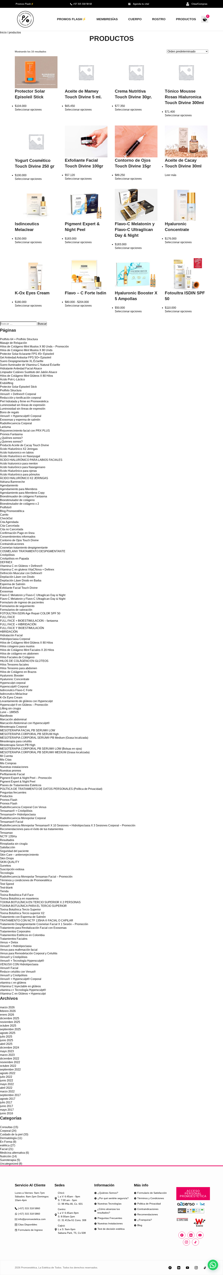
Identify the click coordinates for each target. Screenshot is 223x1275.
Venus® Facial (9, 968)
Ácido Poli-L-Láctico (12, 379)
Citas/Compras (199, 4)
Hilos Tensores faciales (14, 664)
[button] (213, 1265)
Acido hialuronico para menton (19, 463)
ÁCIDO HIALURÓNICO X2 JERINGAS (24, 478)
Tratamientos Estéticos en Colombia (22, 935)
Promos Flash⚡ (25, 4)
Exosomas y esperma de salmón (20, 419)
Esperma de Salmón (12, 584)
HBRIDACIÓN (9, 631)
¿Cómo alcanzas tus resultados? (108, 1211)
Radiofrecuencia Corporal (16, 423)
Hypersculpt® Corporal (14, 686)
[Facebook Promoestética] (181, 1235)
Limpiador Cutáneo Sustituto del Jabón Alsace (28, 372)
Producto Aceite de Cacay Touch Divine (24, 445)
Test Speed (7, 883)
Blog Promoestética (12, 511)
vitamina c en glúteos (13, 982)
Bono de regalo (9, 412)
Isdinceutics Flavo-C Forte (16, 690)
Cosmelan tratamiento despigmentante (24, 547)
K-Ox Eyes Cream (11, 697)
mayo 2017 (7, 1109)
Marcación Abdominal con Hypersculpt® (25, 723)
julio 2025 (6, 1036)
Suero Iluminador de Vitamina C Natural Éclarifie (30, 364)
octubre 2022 (8, 1065)
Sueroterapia (8, 1160)
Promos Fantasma (11, 434)
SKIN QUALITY (9, 862)
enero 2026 (7, 1014)
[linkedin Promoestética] (190, 1235)
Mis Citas (5, 759)
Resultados (7, 840)
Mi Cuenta (6, 755)
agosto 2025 (7, 1032)
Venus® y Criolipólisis (13, 957)
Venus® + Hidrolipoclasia (16, 946)
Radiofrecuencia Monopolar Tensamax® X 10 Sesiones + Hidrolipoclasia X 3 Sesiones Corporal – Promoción (67, 825)
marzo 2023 (7, 1054)
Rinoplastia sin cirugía (14, 843)
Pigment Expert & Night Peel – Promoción (26, 777)
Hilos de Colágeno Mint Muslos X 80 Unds (26, 350)
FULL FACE (7, 617)
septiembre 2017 (10, 1095)
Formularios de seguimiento (17, 606)
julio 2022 (6, 1076)
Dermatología (8, 1138)
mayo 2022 (7, 1084)
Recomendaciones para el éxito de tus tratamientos (31, 829)
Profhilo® (6, 507)
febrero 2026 (8, 1011)
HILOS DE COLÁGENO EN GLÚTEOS (24, 660)
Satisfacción (7, 847)
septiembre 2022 (10, 1069)
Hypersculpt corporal (13, 682)
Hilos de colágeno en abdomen (19, 653)
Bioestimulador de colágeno (17, 500)
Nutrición (5, 1156)
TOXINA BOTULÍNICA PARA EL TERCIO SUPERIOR (33, 905)
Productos (186, 19)
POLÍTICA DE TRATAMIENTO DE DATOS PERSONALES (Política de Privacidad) (51, 788)
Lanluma (5, 426)
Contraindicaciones (12, 543)
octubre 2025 (8, 1025)
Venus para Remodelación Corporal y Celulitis (28, 953)
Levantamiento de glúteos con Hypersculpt (26, 701)
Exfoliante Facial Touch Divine (19, 587)
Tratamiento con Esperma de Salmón (23, 916)
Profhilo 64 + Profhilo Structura (19, 339)
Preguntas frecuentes (13, 792)
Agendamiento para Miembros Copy (22, 492)
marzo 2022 (7, 1091)
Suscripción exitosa (12, 869)
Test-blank (6, 887)
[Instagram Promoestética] (186, 1242)
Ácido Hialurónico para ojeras (18, 470)
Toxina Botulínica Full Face (17, 894)
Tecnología (7, 872)
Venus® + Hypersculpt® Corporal (20, 415)
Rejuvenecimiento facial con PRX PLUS (25, 430)
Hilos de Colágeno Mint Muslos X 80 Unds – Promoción (34, 346)
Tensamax (6, 832)
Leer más (170, 175)
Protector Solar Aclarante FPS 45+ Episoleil (27, 353)
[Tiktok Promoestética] (195, 1242)
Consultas (6, 1127)
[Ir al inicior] (25, 19)
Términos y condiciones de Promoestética (26, 880)
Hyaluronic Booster (12, 675)
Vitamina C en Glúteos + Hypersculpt (23, 993)
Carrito (4, 514)
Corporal (5, 1130)
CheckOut (6, 518)
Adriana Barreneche (12, 481)
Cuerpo (135, 19)
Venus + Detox (9, 942)
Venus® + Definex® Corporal (18, 394)
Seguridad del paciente (14, 851)
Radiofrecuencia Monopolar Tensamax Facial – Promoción (36, 876)
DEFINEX (6, 562)
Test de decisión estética (111, 1228)
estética (5, 1145)
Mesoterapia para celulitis (16, 741)
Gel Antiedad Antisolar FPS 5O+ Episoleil (25, 357)
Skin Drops (7, 858)
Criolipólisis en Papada (14, 558)
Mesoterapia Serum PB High (17, 745)
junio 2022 (6, 1080)
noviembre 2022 (10, 1062)
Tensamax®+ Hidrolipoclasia (18, 814)
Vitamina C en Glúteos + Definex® (21, 565)
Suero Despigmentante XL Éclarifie (21, 361)
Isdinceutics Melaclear (14, 693)
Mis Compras (8, 763)
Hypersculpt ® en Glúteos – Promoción (24, 704)
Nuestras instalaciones (14, 766)
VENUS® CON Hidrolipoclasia (19, 964)
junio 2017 (6, 1106)
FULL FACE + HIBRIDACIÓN (18, 624)
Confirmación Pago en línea (17, 532)
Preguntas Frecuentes (110, 1218)
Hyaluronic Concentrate (14, 679)
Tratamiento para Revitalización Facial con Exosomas (33, 927)
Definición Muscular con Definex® (21, 573)
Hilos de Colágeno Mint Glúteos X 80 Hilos (26, 375)
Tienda (4, 891)
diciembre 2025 (9, 1018)
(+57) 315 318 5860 (29, 1208)
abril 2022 (6, 1087)
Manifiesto (6, 715)
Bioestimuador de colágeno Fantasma (23, 496)
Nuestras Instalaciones (110, 1223)
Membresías (107, 19)
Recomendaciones (147, 1214)
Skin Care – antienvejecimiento (19, 854)
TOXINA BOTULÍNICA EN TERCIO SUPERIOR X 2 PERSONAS (40, 902)
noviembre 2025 (10, 1021)
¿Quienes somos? (11, 441)
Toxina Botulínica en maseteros (19, 898)
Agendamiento (9, 485)
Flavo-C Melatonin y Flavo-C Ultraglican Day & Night (32, 595)
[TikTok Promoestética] (204, 1267)
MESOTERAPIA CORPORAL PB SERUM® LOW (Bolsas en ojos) (41, 748)
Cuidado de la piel (11, 1134)
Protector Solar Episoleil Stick (18, 386)
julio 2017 (6, 1102)
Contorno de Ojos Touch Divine (19, 540)
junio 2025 (6, 1040)
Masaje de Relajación (13, 342)
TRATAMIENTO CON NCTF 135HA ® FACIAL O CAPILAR (36, 920)
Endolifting (6, 383)
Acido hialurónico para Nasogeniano (22, 467)
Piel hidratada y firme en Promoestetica (24, 401)
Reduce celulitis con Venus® (18, 971)
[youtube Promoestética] (200, 1235)
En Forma (6, 1141)
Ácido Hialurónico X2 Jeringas (19, 448)
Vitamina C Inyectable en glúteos (20, 986)
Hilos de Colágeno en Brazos (18, 671)
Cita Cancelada (9, 525)
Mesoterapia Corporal (13, 726)
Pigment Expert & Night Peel (17, 781)
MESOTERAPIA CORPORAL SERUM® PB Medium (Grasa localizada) (44, 737)
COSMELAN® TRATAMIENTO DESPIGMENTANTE (32, 551)
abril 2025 (6, 1043)
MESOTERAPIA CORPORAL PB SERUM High (29, 734)
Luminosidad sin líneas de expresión (22, 405)
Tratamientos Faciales (13, 938)
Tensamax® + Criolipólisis (16, 810)
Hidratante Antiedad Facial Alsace (21, 368)
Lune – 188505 (9, 712)
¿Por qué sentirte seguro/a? (113, 1198)
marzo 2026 (7, 1007)
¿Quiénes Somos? (108, 1192)
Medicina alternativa (12, 1152)
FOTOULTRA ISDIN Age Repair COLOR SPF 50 (30, 613)
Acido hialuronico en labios (17, 452)
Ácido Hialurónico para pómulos (20, 474)
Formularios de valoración (16, 609)
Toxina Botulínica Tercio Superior (20, 909)
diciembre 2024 (9, 1047)
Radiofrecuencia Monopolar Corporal (23, 818)
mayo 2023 (7, 1051)
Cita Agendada (9, 522)
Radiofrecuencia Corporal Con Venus (23, 807)
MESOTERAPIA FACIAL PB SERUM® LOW (27, 730)
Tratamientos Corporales (15, 931)
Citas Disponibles (27, 1224)
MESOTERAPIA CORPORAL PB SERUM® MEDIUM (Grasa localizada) (45, 752)
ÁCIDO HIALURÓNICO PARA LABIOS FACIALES (31, 459)
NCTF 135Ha (8, 836)
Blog (139, 1225)
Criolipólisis (7, 554)
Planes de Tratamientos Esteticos (20, 785)
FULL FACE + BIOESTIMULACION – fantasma (29, 620)
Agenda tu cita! (140, 4)
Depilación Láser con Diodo (17, 576)
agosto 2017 (7, 1098)
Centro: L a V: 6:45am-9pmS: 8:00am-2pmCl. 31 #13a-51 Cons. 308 (72, 1215)
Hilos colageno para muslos (17, 646)
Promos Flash (8, 799)
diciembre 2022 (9, 1058)
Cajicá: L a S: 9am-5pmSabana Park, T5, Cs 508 (72, 1229)
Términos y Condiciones (150, 1198)
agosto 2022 (7, 1073)
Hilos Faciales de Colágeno (17, 657)
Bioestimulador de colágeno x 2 (19, 503)
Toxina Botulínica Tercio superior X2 (22, 913)
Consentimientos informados (17, 536)
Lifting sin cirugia (10, 708)
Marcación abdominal (13, 719)
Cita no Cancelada (11, 529)
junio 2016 (6, 1113)
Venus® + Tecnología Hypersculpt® (22, 960)
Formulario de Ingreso (30, 1230)
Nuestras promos (10, 770)
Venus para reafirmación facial (18, 949)
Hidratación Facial (11, 635)
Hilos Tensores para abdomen (18, 668)
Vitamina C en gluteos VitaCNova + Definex (27, 569)
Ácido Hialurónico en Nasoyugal (20, 456)
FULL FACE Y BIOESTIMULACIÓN (22, 628)
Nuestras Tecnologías (109, 1203)
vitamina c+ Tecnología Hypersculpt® (23, 989)
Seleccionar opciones (28, 109)
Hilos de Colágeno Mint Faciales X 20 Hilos (27, 649)
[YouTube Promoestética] (187, 1267)
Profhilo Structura (10, 390)
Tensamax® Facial (11, 821)
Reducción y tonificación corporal (20, 397)
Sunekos (5, 865)
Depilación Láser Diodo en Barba (20, 580)
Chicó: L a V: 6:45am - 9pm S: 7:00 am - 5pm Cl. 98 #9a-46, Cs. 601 (70, 1198)
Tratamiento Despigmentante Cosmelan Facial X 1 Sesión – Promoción (44, 924)
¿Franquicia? (144, 1219)
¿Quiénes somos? (11, 437)
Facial (4, 1149)
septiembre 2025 (10, 1029)
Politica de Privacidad (149, 1203)
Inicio (3, 32)
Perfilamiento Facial (12, 774)
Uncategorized (9, 1163)
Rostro (159, 19)
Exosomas (6, 591)
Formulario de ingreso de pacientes (22, 602)
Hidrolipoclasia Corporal (15, 639)
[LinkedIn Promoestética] (178, 1267)
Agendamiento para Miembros (18, 489)
